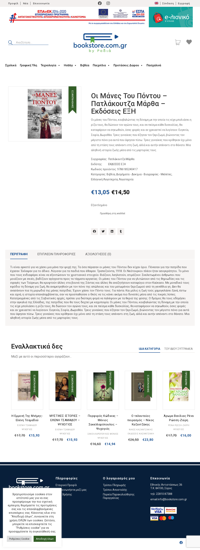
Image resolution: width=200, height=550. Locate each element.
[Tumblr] (120, 231)
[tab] (18, 254)
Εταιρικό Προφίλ (66, 485)
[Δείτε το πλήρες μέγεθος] (14, 93)
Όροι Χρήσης (64, 494)
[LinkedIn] (112, 231)
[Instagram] (108, 3)
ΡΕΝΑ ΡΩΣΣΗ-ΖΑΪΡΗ (178, 425)
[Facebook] (100, 3)
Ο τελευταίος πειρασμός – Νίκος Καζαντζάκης (140, 420)
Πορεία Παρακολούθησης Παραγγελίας (119, 496)
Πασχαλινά (153, 65)
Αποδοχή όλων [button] (45, 538)
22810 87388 (164, 493)
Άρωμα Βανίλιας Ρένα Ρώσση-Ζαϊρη (179, 418)
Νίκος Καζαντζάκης (141, 430)
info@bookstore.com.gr (172, 499)
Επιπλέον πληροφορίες (56, 254)
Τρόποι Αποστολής (115, 489)
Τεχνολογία (48, 65)
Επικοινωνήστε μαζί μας (71, 489)
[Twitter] (103, 231)
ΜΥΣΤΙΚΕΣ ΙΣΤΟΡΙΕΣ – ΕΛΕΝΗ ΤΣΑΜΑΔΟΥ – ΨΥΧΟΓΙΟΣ (65, 420)
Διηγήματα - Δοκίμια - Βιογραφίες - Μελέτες (144, 174)
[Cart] (177, 43)
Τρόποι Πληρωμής (114, 485)
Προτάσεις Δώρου (126, 65)
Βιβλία (84, 65)
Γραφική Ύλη (28, 65)
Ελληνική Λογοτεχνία (104, 179)
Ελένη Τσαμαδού (27, 425)
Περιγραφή (19, 254)
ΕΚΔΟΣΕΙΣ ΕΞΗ (117, 164)
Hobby (68, 65)
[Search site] (10, 43)
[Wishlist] (189, 42)
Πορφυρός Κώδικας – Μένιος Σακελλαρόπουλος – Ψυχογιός (103, 422)
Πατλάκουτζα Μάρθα (121, 159)
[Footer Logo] (29, 486)
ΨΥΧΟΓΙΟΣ (27, 429)
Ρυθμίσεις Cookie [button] (19, 538)
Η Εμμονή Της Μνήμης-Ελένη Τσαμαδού (27, 418)
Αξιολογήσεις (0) (98, 254)
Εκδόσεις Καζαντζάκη (141, 434)
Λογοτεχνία (126, 179)
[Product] (27, 387)
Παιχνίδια (99, 65)
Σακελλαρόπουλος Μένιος (103, 434)
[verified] (157, 510)
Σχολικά (10, 65)
